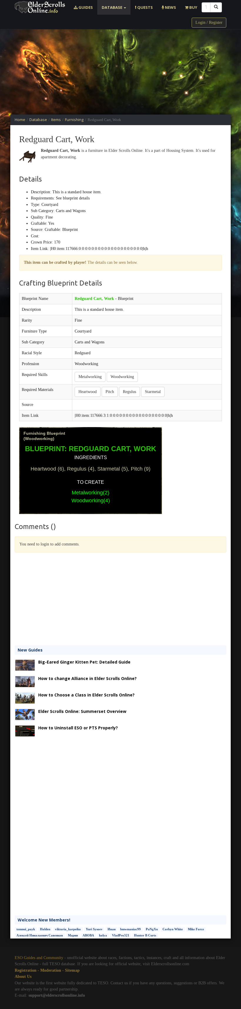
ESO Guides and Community (39, 958)
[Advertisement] (120, 72)
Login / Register (208, 22)
